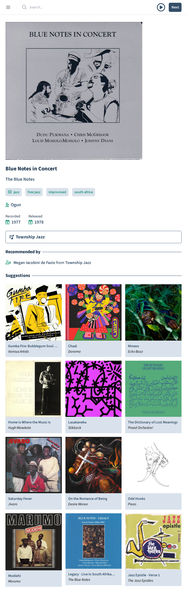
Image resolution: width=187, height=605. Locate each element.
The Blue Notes (20, 179)
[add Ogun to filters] (7, 205)
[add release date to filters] (31, 222)
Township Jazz (78, 263)
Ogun (16, 205)
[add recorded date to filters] (7, 222)
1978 (39, 222)
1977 (16, 222)
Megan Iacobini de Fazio (34, 263)
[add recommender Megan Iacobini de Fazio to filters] (8, 263)
